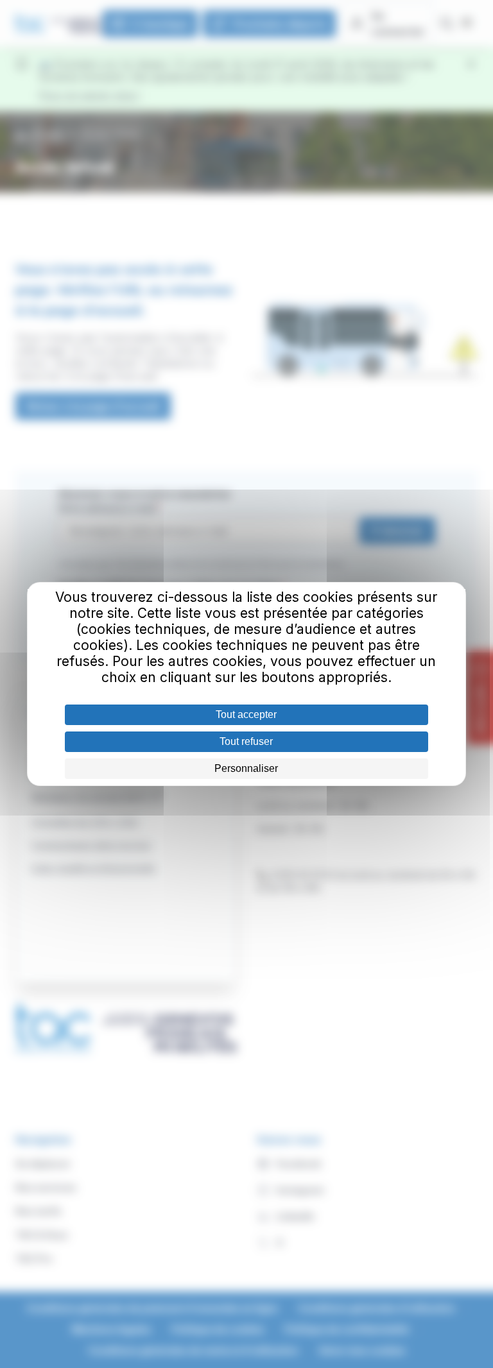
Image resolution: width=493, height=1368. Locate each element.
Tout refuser (246, 741)
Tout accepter (246, 714)
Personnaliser (246, 768)
